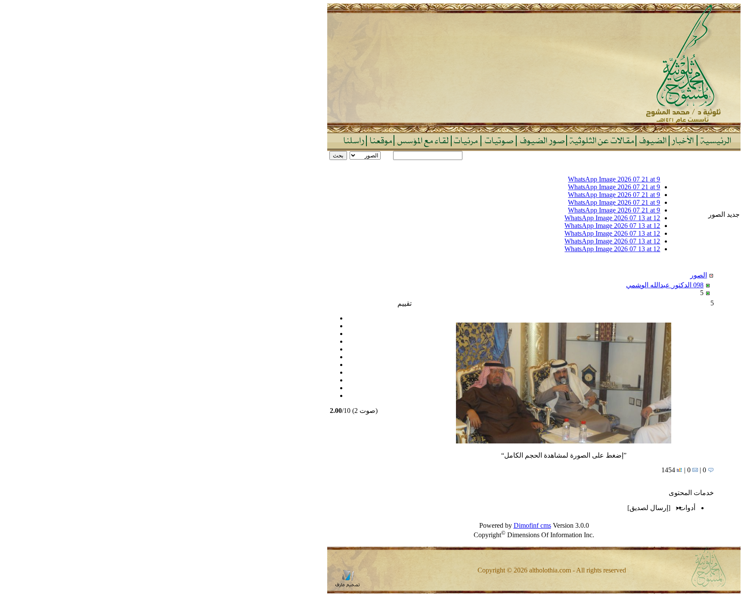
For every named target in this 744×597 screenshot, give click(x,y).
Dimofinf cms (532, 525)
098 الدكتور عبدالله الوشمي (665, 285)
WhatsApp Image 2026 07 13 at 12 (612, 218)
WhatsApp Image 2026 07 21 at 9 (614, 179)
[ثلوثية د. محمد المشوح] (534, 130)
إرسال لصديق (648, 507)
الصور (698, 275)
